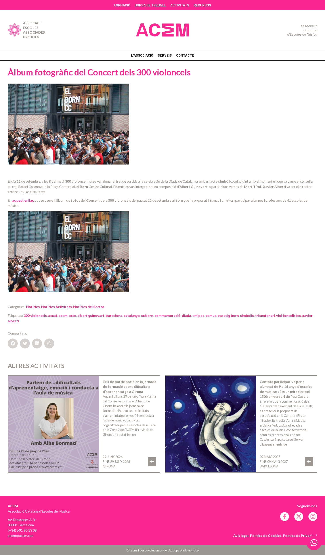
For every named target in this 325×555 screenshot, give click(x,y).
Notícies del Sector (88, 306)
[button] (13, 343)
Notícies (31, 36)
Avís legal (241, 535)
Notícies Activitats (56, 306)
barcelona (114, 315)
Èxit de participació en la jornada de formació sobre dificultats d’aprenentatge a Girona (129, 386)
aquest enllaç (23, 200)
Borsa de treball (150, 5)
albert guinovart (90, 315)
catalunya (132, 315)
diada (186, 315)
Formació (122, 5)
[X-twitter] (298, 516)
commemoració (167, 315)
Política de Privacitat (300, 535)
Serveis (165, 55)
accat (52, 315)
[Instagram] (312, 516)
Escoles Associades (34, 29)
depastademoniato (186, 550)
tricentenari (265, 315)
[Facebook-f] (284, 516)
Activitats (179, 5)
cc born (147, 315)
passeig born (228, 315)
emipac (198, 315)
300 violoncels (35, 315)
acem (63, 315)
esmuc (211, 315)
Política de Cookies (265, 535)
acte (72, 315)
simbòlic (247, 315)
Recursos (202, 5)
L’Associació (142, 55)
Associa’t (32, 23)
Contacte (185, 55)
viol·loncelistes (288, 315)
